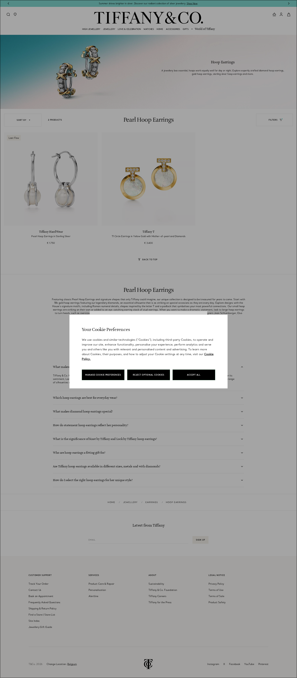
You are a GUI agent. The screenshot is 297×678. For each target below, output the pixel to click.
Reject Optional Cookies (148, 375)
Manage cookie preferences (103, 375)
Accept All (194, 375)
